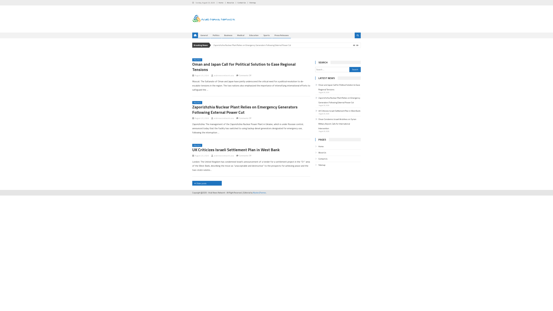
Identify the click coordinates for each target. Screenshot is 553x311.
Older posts (201, 183)
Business (228, 35)
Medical (240, 35)
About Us (230, 2)
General (204, 35)
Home (221, 2)
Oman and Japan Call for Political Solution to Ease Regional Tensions (244, 66)
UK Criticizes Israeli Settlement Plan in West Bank (236, 150)
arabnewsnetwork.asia (224, 75)
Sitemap (252, 2)
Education (253, 35)
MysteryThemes (259, 192)
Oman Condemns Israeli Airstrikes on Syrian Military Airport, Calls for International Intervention (337, 124)
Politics (216, 35)
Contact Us (241, 2)
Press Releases (281, 35)
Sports (266, 35)
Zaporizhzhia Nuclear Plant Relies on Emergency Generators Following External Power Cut (252, 44)
